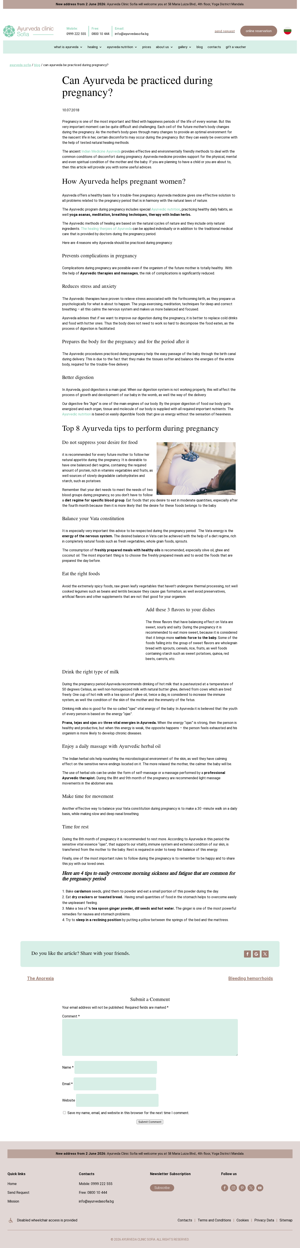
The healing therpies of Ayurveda (106, 229)
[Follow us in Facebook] (224, 1187)
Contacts (214, 47)
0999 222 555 (101, 1184)
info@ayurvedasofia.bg (96, 1201)
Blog (200, 47)
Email (67, 1084)
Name (68, 1067)
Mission (13, 1201)
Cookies (243, 1220)
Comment (71, 1016)
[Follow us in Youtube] (259, 1187)
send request (225, 31)
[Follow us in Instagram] (233, 1187)
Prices (146, 47)
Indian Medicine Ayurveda (101, 151)
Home (12, 1184)
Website (68, 1100)
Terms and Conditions (214, 1220)
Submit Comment (149, 1122)
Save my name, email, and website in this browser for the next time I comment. (128, 1113)
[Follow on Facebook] (247, 954)
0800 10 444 (97, 1192)
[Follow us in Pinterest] (242, 1187)
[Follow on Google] (256, 954)
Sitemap (286, 1220)
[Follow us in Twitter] (251, 1187)
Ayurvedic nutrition (165, 209)
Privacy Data (264, 1220)
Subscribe (162, 1188)
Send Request (18, 1192)
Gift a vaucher (236, 47)
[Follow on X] (265, 954)
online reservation (259, 31)
